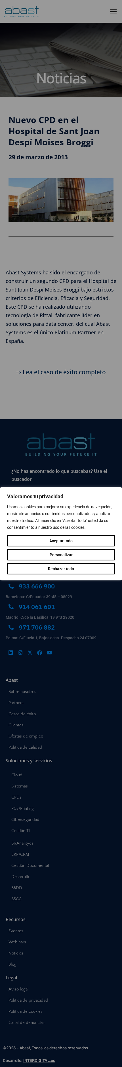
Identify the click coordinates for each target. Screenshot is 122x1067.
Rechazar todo (61, 568)
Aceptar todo (61, 540)
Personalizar (61, 554)
